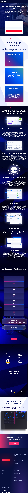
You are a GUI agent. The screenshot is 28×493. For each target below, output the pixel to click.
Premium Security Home (5, 487)
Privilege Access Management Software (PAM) (20, 455)
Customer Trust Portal (17, 474)
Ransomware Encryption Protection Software (19, 457)
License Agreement (17, 476)
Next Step (14, 30)
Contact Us (3, 476)
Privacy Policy (16, 477)
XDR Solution (16, 463)
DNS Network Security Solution (19, 460)
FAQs (15, 469)
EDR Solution (16, 462)
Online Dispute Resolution (18, 480)
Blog (2, 474)
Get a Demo (13, 338)
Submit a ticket (16, 470)
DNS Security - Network (7, 278)
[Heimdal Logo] (5, 1)
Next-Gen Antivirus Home (5, 486)
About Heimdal (4, 469)
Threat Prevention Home (5, 484)
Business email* (8, 26)
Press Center (3, 470)
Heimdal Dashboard (17, 473)
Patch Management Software (18, 453)
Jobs (2, 473)
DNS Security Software (17, 459)
